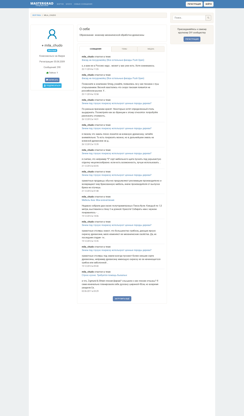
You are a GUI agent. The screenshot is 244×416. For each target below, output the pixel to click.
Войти (209, 4)
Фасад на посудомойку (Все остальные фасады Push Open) (113, 60)
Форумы (36, 15)
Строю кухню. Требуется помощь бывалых (104, 275)
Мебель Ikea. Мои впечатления (98, 200)
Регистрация (194, 4)
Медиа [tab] (151, 49)
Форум (60, 4)
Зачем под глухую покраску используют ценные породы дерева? (117, 103)
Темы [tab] (124, 49)
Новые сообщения (83, 4)
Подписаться (53, 85)
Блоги (69, 4)
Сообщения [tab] (95, 49)
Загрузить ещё (122, 299)
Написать (53, 80)
